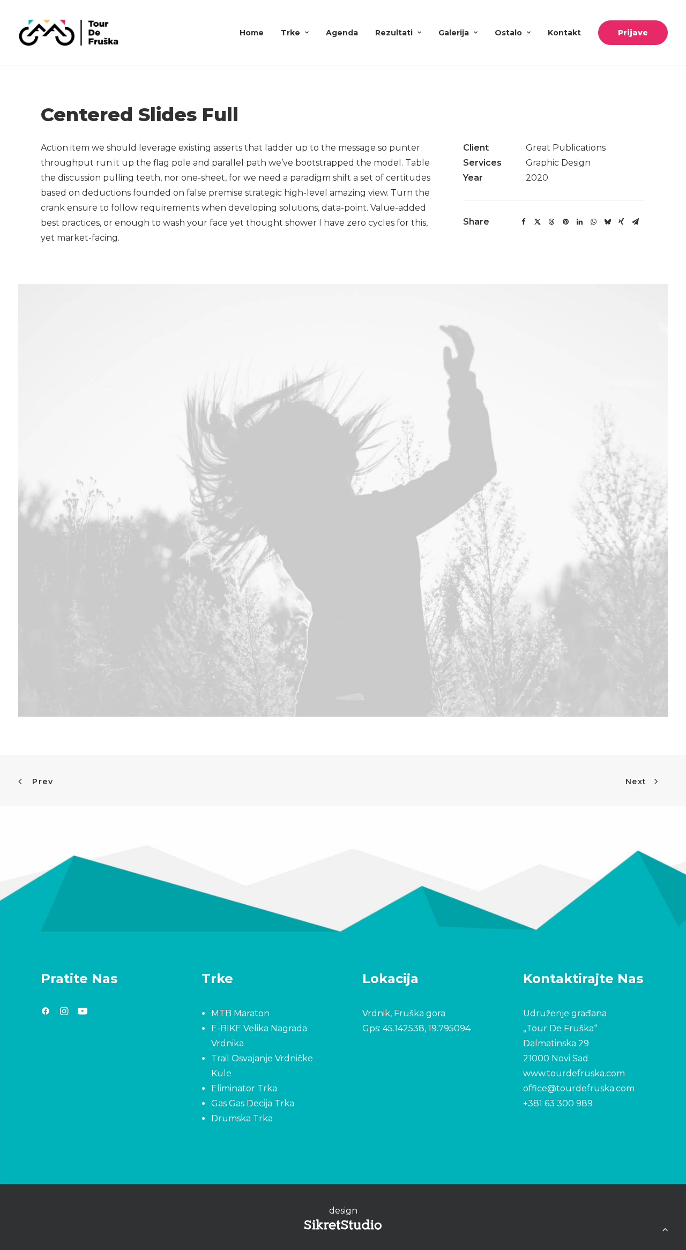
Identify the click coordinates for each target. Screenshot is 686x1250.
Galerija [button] (453, 33)
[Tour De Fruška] (68, 32)
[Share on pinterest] (565, 222)
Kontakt (564, 33)
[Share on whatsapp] (593, 222)
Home (252, 33)
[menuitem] (255, 32)
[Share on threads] (551, 222)
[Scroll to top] (665, 1228)
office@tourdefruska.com (579, 1088)
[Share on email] (635, 222)
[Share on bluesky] (607, 222)
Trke (290, 33)
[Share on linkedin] (579, 222)
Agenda (342, 33)
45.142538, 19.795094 (427, 1028)
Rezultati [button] (394, 33)
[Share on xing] (621, 222)
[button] (45, 1012)
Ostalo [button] (508, 33)
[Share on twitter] (537, 222)
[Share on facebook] (523, 222)
